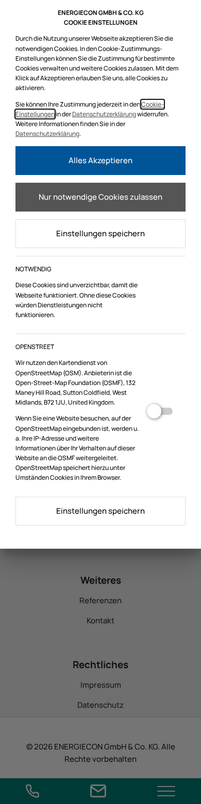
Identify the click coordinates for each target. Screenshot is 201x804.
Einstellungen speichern (100, 233)
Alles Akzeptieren (100, 160)
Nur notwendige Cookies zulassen (100, 196)
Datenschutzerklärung (104, 114)
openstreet (160, 415)
